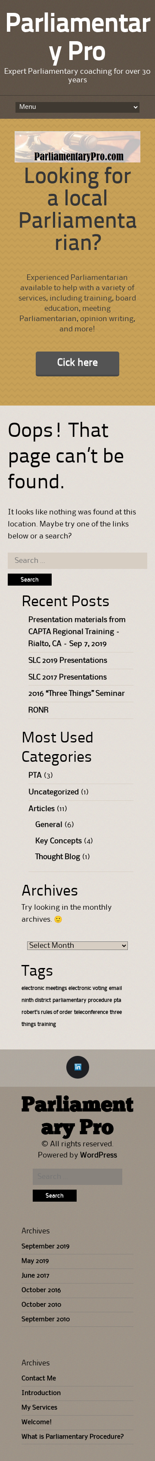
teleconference (91, 1012)
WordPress (98, 1155)
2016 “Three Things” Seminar (76, 693)
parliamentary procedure (82, 1000)
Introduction (41, 1393)
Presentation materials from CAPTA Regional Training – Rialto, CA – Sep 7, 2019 (77, 631)
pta (117, 1000)
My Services (39, 1408)
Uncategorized (53, 792)
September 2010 (46, 1320)
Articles (41, 809)
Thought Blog (57, 857)
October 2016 (41, 1290)
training (46, 1024)
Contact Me (39, 1379)
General (48, 824)
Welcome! (37, 1422)
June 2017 (36, 1276)
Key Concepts (58, 841)
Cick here (77, 363)
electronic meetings (44, 988)
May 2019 (35, 1261)
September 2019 (45, 1247)
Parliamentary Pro (77, 1116)
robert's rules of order (47, 1012)
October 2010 (41, 1305)
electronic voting (87, 988)
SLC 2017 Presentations (67, 677)
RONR (38, 710)
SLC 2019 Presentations (67, 660)
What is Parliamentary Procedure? (73, 1437)
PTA (35, 775)
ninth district (36, 1000)
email (115, 988)
